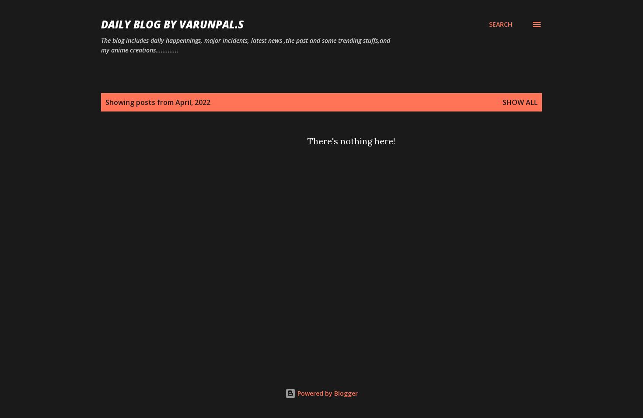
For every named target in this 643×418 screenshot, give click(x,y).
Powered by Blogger (327, 393)
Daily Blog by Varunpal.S (172, 24)
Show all (520, 102)
